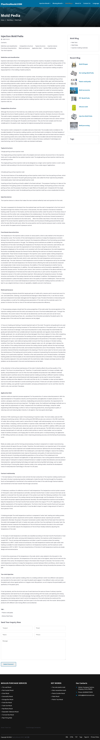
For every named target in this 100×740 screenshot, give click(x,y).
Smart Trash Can (6, 727)
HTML (71, 737)
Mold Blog (68, 3)
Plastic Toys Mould (57, 699)
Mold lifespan (83, 64)
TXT (76, 737)
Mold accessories (84, 90)
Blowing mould (57, 3)
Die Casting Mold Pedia (86, 73)
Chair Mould (5, 693)
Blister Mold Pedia (7, 616)
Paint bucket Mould (7, 690)
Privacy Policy (95, 737)
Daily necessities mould (59, 690)
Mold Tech (74, 42)
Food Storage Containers (33, 727)
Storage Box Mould (7, 699)
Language (96, 3)
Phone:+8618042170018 (85, 692)
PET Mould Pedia (84, 98)
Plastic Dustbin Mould (58, 693)
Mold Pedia (18, 20)
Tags (80, 737)
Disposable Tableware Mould (10, 711)
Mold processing (84, 125)
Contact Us (86, 3)
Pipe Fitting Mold (7, 718)
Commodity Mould (7, 696)
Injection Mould (44, 3)
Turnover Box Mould (8, 715)
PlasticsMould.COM (11, 4)
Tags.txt (86, 737)
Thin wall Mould (6, 687)
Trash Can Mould (7, 705)
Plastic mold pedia (7, 612)
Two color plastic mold (58, 687)
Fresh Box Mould (7, 702)
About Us (78, 3)
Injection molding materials (79, 48)
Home (2, 20)
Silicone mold (83, 107)
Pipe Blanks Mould (7, 708)
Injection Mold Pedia (85, 116)
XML (67, 737)
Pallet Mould (55, 696)
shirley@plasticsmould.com (86, 695)
